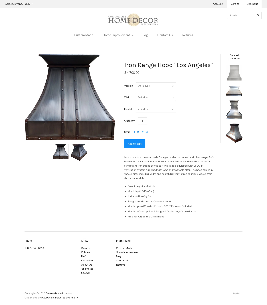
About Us (86, 264)
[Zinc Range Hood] (234, 91)
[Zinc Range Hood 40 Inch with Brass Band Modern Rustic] (234, 73)
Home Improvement (116, 35)
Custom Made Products (59, 293)
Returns (187, 35)
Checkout (252, 3)
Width (127, 97)
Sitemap (85, 272)
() (235, 3)
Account (218, 3)
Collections (87, 260)
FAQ (83, 256)
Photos (89, 268)
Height (128, 108)
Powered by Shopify (66, 297)
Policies (85, 252)
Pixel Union (47, 297)
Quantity (129, 120)
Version (128, 85)
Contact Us (165, 35)
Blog (144, 35)
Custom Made (83, 35)
